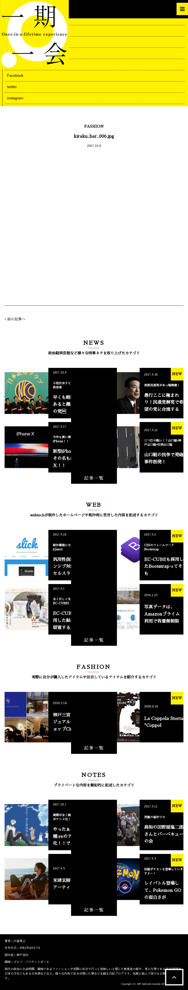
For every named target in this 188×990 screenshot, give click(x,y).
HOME (12, 19)
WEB (11, 42)
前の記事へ (16, 319)
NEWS (12, 31)
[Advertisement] (94, 186)
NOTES (13, 64)
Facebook (15, 76)
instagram (15, 98)
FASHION (15, 53)
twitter (12, 87)
